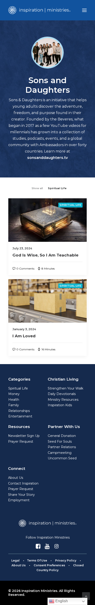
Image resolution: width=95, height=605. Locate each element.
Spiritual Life (70, 205)
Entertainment (20, 416)
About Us (15, 478)
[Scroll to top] (86, 596)
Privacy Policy (65, 560)
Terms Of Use (37, 560)
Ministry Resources (63, 400)
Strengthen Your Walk (65, 388)
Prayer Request (20, 441)
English (61, 601)
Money (14, 394)
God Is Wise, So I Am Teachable (45, 255)
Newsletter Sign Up (24, 436)
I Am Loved (24, 336)
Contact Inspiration (23, 483)
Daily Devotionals (62, 394)
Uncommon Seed (62, 458)
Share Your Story (21, 495)
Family (13, 405)
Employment (19, 500)
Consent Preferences (49, 565)
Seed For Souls (60, 441)
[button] (84, 10)
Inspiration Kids (60, 405)
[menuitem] (37, 188)
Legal (15, 560)
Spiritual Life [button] (57, 188)
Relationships (19, 411)
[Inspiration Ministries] (39, 10)
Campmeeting (59, 453)
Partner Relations (62, 447)
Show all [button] (37, 188)
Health (13, 400)
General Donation (62, 436)
